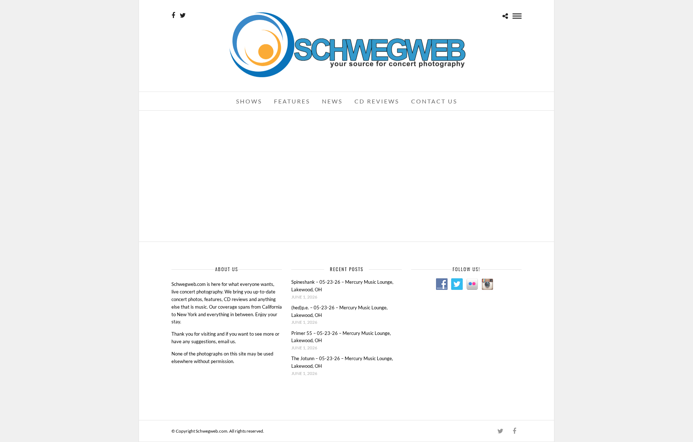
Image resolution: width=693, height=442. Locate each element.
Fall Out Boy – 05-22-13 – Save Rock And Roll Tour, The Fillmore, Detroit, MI (227, 131)
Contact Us (434, 101)
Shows (249, 101)
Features (292, 101)
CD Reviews (376, 101)
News (332, 101)
